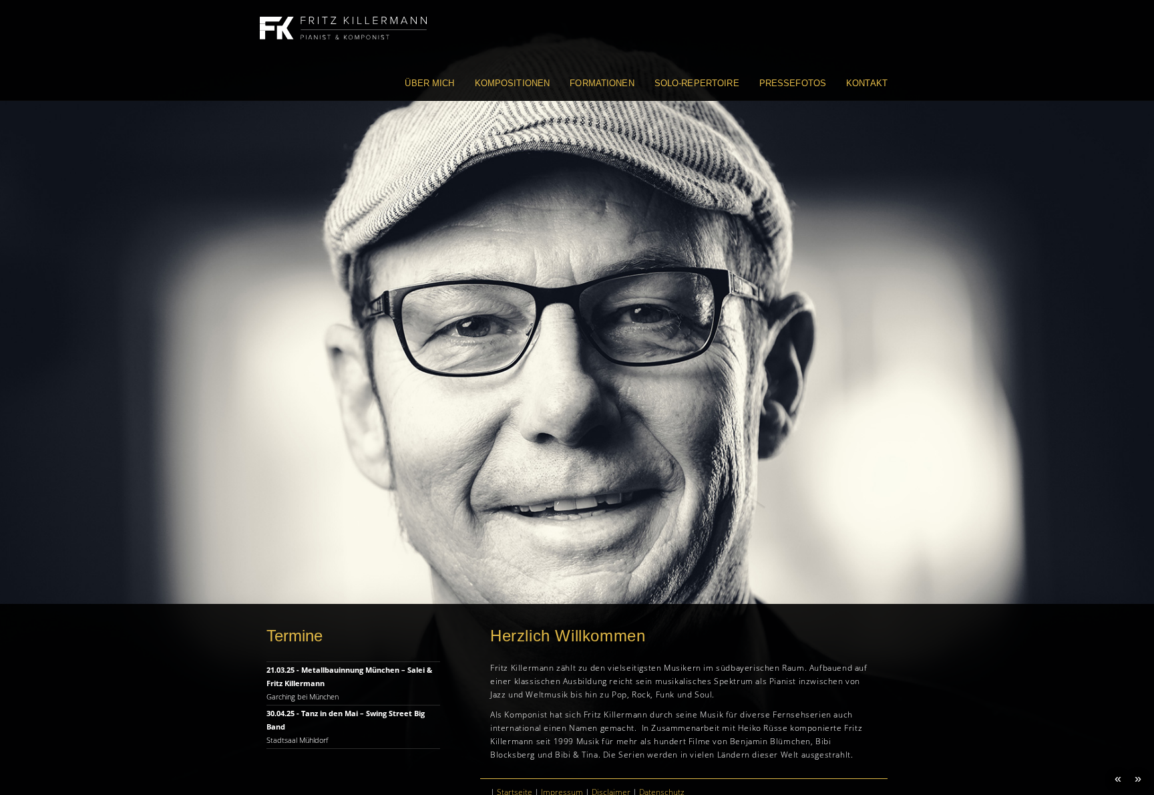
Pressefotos (792, 83)
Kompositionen (512, 83)
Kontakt (867, 83)
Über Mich (429, 83)
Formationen (602, 83)
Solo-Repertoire (696, 83)
